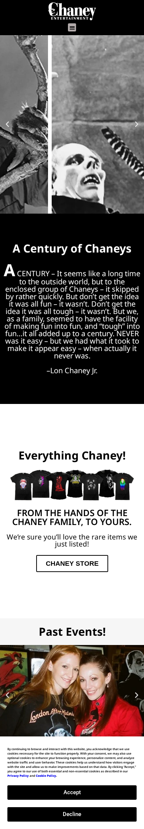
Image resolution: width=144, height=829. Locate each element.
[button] (72, 27)
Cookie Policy (46, 775)
